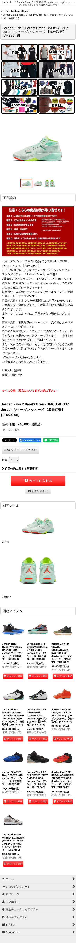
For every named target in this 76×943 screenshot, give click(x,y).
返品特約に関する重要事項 (21, 468)
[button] (26, 183)
